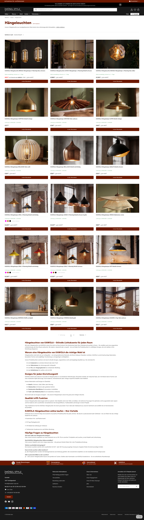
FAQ (127, 14)
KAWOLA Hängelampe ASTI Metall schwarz (108, 266)
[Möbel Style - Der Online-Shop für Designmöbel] (13, 9)
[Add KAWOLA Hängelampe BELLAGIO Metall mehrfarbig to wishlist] (91, 138)
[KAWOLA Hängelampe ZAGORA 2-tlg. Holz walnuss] (117, 301)
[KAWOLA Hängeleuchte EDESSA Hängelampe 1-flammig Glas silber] (117, 54)
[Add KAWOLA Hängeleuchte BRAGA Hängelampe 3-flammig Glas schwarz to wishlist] (45, 42)
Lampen (12, 17)
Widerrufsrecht (104, 514)
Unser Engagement (92, 477)
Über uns (89, 474)
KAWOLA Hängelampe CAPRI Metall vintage (109, 119)
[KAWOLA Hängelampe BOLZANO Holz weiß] (26, 150)
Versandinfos (56, 477)
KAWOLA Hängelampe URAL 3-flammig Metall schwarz (66, 266)
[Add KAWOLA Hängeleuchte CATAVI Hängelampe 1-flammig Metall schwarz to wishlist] (91, 42)
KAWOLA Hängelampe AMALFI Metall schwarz (109, 167)
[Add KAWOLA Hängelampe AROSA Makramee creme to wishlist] (136, 186)
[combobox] (75, 9)
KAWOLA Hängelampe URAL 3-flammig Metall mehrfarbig (21, 215)
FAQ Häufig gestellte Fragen (60, 474)
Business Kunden (57, 486)
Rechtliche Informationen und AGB (132, 514)
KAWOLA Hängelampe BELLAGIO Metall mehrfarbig (65, 167)
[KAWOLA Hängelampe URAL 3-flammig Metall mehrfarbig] (26, 198)
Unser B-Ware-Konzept (93, 480)
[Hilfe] (120, 4)
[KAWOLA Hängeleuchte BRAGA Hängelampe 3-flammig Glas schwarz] (26, 54)
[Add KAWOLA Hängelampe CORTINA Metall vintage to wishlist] (45, 90)
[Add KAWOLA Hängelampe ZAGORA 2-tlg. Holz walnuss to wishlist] (136, 289)
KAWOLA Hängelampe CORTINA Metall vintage (18, 119)
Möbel (6, 14)
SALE (21, 14)
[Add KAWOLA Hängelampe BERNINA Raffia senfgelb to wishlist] (45, 289)
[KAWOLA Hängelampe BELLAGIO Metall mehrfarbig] (72, 150)
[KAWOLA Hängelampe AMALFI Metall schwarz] (117, 150)
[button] (138, 9)
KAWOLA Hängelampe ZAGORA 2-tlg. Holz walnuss (111, 318)
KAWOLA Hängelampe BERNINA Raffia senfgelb (19, 318)
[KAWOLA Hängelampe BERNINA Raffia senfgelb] (26, 301)
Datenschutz (112, 514)
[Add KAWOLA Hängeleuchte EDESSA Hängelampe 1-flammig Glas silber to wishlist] (136, 42)
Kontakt (9, 497)
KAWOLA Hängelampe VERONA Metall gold (63, 318)
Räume (14, 14)
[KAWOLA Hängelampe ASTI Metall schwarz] (117, 249)
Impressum (120, 514)
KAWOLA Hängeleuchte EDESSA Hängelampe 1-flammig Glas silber (115, 70)
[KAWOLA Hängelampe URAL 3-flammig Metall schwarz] (10, 221)
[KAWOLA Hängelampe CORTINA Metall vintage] (26, 102)
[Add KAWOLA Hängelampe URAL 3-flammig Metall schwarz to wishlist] (91, 238)
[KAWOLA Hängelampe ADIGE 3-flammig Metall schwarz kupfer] (72, 198)
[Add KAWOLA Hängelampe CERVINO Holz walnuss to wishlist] (91, 90)
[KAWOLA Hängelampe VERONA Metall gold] (72, 301)
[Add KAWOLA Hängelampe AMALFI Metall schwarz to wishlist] (136, 138)
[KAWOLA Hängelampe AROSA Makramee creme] (117, 198)
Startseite (7, 17)
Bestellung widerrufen (59, 480)
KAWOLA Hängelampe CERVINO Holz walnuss (63, 119)
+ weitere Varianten (15, 221)
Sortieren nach (9, 35)
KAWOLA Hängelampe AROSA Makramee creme (110, 215)
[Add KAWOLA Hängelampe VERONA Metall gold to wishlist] (91, 289)
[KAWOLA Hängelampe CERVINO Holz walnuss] (72, 102)
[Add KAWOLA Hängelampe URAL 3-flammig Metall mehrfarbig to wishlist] (45, 186)
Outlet (26, 14)
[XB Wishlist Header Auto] (135, 9)
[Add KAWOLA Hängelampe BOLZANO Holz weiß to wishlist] (45, 138)
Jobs (88, 483)
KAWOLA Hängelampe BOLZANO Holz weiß (17, 167)
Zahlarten (55, 483)
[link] (61, 335)
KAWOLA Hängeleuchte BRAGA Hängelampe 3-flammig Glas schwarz (25, 70)
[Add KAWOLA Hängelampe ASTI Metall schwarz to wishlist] (136, 238)
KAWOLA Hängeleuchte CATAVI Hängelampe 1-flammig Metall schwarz (71, 70)
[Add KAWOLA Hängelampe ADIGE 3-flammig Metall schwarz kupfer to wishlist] (91, 186)
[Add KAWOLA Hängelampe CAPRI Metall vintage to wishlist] (136, 90)
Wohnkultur (35, 14)
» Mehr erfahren (60, 27)
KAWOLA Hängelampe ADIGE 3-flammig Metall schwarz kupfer (68, 215)
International (90, 486)
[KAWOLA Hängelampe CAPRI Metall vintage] (117, 102)
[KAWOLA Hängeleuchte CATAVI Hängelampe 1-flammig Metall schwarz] (72, 54)
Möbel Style (10, 514)
